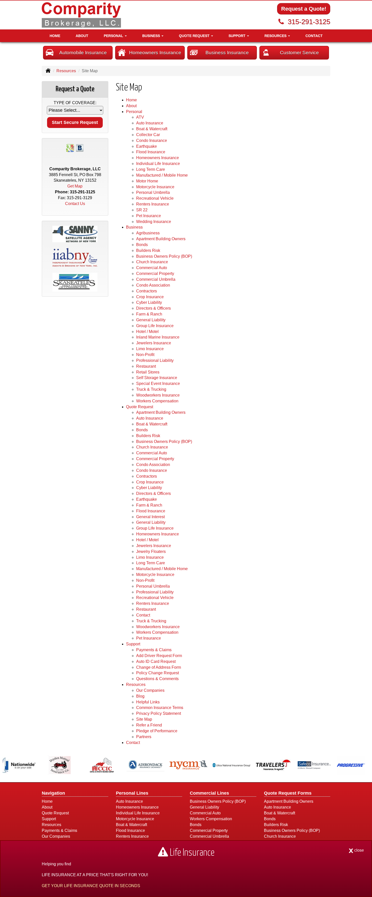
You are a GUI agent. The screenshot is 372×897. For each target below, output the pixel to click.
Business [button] (151, 36)
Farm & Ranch (149, 314)
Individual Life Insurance (158, 163)
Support (49, 819)
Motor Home (147, 181)
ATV (140, 117)
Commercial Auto (151, 268)
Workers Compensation (157, 401)
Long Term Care (150, 169)
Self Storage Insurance (156, 378)
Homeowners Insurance (155, 52)
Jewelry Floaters (151, 551)
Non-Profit (145, 354)
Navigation (53, 793)
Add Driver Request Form (159, 655)
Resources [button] (275, 36)
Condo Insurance (151, 140)
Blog (140, 696)
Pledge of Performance (156, 731)
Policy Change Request (157, 673)
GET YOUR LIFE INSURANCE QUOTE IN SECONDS (91, 886)
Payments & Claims (154, 650)
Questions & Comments (157, 679)
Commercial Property (155, 273)
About (82, 36)
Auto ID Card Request (156, 661)
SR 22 (142, 210)
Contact (314, 36)
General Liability (151, 320)
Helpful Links (148, 702)
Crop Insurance (150, 297)
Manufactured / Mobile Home (162, 175)
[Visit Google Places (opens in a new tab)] (70, 147)
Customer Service (299, 52)
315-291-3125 (309, 22)
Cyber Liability (149, 302)
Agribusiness (148, 233)
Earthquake (146, 146)
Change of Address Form (158, 667)
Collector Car (148, 135)
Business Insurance (227, 52)
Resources (66, 71)
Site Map (144, 719)
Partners (143, 737)
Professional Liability (155, 360)
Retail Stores (147, 372)
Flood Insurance (150, 152)
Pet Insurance (148, 216)
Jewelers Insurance (153, 343)
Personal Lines (132, 793)
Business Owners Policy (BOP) (164, 256)
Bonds (142, 244)
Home (55, 36)
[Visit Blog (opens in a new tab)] (80, 147)
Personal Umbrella (153, 192)
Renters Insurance (152, 204)
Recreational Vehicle (155, 198)
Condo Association (153, 285)
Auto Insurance (149, 123)
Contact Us (75, 203)
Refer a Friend (149, 725)
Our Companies (150, 690)
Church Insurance (152, 262)
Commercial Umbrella (155, 279)
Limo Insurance (150, 349)
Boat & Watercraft (151, 129)
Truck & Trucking (151, 389)
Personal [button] (114, 36)
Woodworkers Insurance (158, 395)
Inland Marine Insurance (157, 337)
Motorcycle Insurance (155, 187)
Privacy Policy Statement (158, 713)
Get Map (74, 186)
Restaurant (146, 366)
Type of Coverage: (75, 103)
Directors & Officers (153, 308)
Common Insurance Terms (159, 707)
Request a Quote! (303, 9)
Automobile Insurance (83, 52)
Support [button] (237, 36)
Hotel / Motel (147, 331)
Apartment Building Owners (160, 239)
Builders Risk (148, 250)
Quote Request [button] (195, 36)
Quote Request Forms (288, 793)
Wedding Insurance (153, 221)
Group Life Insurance (155, 326)
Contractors (146, 291)
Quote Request (55, 813)
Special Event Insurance (158, 383)
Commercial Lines (209, 793)
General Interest (150, 517)
